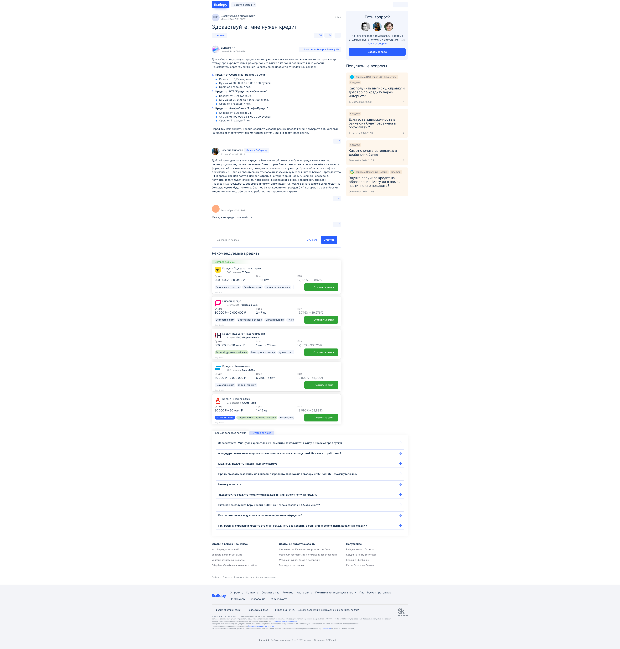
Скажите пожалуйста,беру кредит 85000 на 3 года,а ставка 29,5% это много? (269, 505)
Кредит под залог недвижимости (243, 333)
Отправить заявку (324, 287)
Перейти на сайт (324, 385)
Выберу (215, 577)
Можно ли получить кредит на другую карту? (247, 463)
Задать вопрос (377, 51)
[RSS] (239, 640)
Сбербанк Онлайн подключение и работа (234, 565)
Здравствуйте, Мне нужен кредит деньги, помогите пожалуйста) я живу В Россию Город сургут (280, 443)
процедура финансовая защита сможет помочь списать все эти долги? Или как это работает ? (279, 453)
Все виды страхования (291, 565)
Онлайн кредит (232, 301)
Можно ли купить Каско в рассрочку (299, 560)
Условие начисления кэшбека (228, 560)
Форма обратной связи (228, 609)
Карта (300, 592)
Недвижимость (278, 599)
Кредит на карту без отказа (361, 554)
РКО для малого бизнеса (360, 549)
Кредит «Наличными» (236, 366)
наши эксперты (377, 43)
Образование (256, 599)
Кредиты (219, 35)
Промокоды (237, 599)
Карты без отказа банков (360, 565)
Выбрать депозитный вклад (227, 554)
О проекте (236, 592)
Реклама (288, 592)
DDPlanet (331, 640)
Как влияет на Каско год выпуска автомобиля (304, 549)
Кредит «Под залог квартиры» (241, 268)
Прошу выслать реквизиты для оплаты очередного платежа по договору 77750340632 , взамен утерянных (287, 474)
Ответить (329, 239)
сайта (308, 592)
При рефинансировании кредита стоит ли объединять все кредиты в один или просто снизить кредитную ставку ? (292, 525)
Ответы (226, 577)
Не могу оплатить (229, 484)
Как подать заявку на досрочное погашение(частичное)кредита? (260, 515)
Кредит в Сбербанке (357, 560)
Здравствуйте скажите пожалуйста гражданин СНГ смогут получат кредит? (267, 494)
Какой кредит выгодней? (225, 549)
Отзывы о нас (270, 592)
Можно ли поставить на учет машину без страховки (308, 554)
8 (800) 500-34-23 (284, 609)
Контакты (252, 592)
